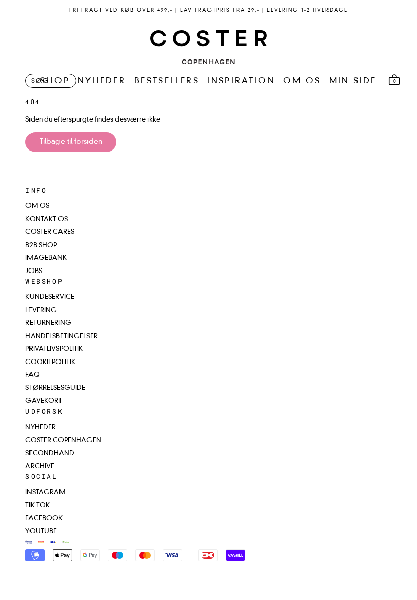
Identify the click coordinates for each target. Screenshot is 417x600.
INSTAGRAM (45, 492)
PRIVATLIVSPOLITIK (54, 349)
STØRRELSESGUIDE (55, 388)
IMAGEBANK (46, 258)
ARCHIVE (39, 466)
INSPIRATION (241, 81)
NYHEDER (102, 81)
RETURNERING (48, 323)
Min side (353, 81)
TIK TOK (37, 505)
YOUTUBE (41, 531)
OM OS (302, 81)
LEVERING (41, 310)
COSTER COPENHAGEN (63, 440)
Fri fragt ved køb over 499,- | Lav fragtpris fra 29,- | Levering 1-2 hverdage (208, 10)
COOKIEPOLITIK (50, 362)
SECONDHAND (49, 453)
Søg (40, 81)
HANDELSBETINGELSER (61, 336)
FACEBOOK (44, 518)
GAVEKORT (43, 401)
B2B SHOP (41, 245)
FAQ (32, 375)
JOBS (33, 271)
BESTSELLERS (166, 81)
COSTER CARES (49, 232)
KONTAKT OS (46, 219)
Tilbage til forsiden (71, 141)
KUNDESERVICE (49, 297)
